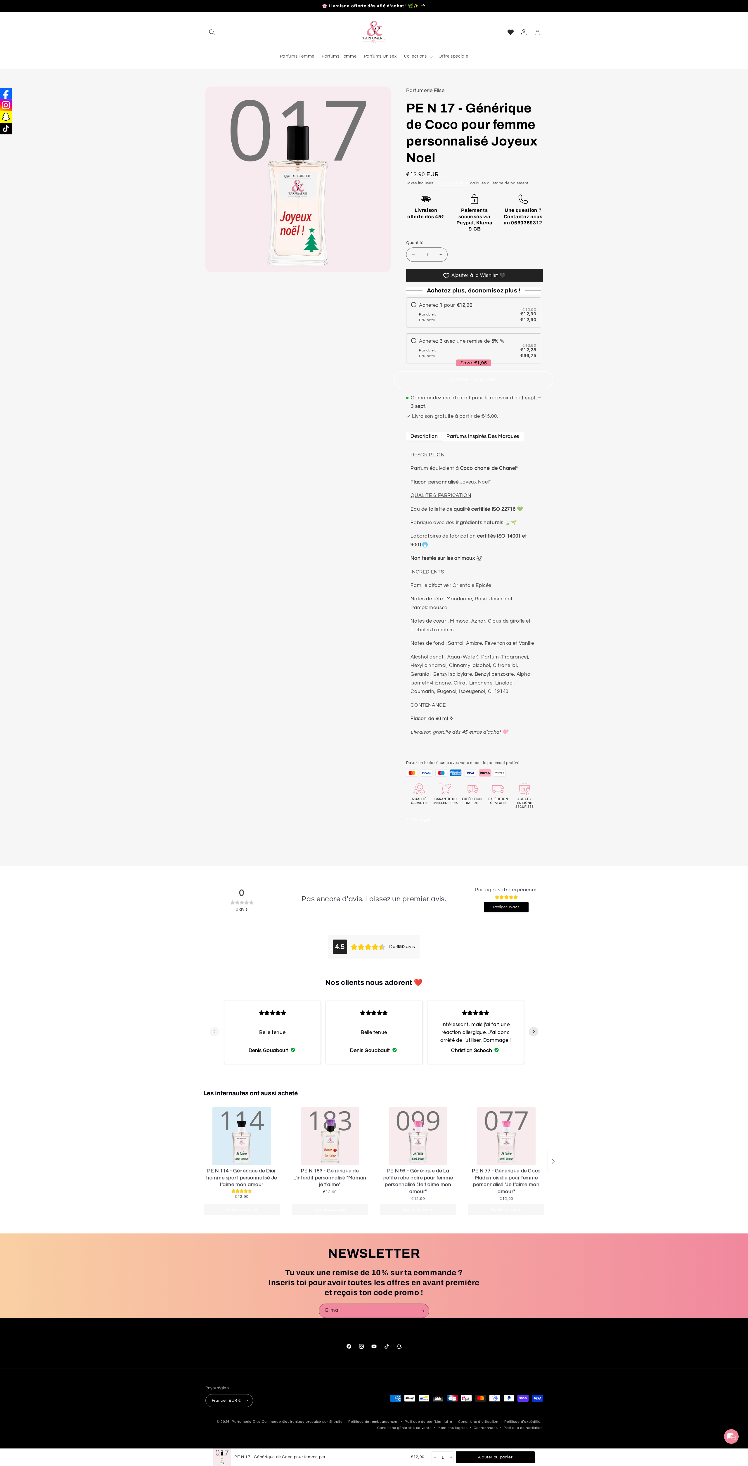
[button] (212, 32)
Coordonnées (486, 1427)
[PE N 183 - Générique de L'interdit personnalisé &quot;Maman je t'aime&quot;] (330, 1136)
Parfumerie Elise (246, 1421)
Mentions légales (453, 1427)
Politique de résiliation (523, 1427)
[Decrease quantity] (434, 1457)
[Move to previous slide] (215, 1032)
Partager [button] (421, 819)
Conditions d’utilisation (478, 1421)
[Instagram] (6, 105)
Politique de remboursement (373, 1421)
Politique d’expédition (523, 1421)
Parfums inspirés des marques (482, 436)
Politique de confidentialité (428, 1421)
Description (424, 436)
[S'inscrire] (422, 1311)
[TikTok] (6, 128)
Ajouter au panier (241, 1209)
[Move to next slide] (534, 1032)
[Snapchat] (6, 117)
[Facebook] (6, 93)
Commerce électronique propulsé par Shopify (302, 1421)
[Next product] (553, 1161)
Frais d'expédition (452, 183)
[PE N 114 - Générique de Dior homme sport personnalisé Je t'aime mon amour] (242, 1136)
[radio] (473, 312)
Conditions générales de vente (404, 1427)
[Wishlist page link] (511, 32)
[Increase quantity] (450, 1457)
